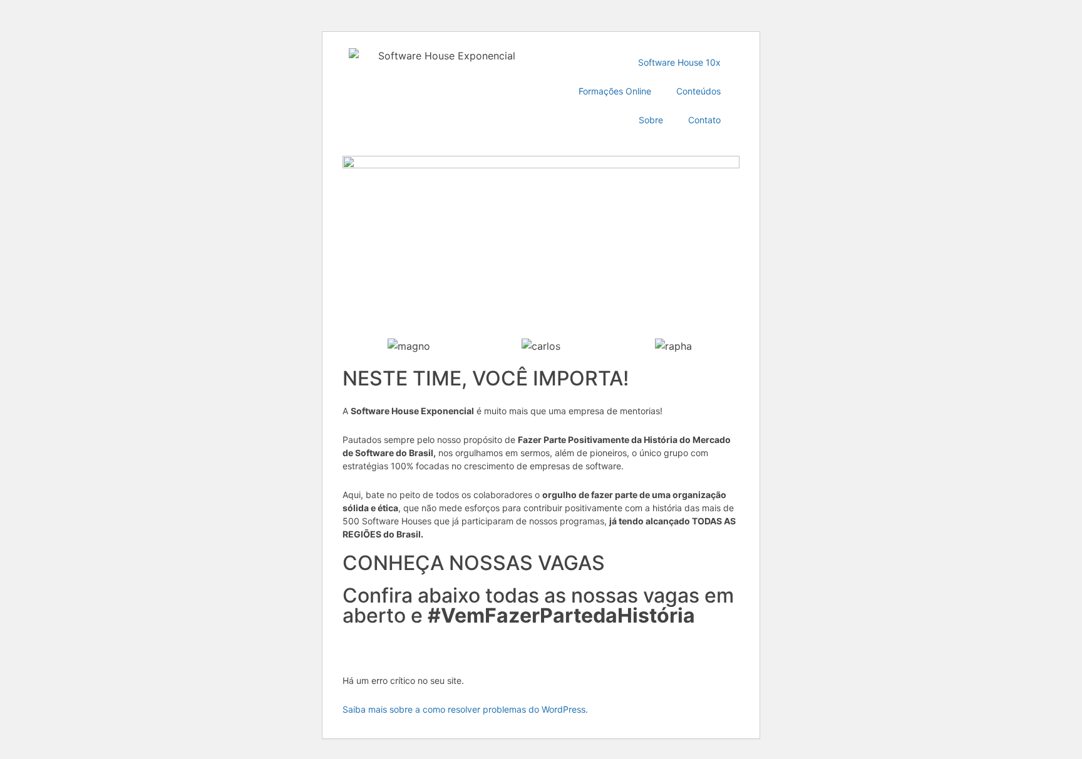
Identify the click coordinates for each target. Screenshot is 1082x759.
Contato (704, 120)
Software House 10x (679, 62)
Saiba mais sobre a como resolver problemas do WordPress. (465, 709)
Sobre (651, 120)
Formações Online (615, 91)
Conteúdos (698, 91)
